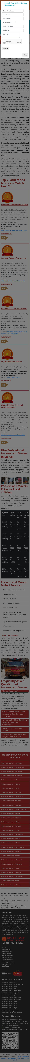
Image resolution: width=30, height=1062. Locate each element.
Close (25, 55)
